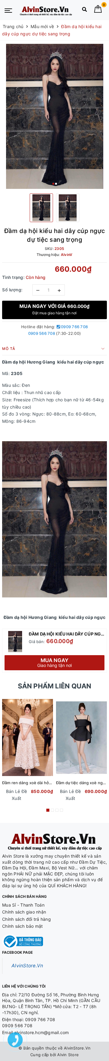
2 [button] (56, 184)
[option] (54, 116)
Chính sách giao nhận (24, 911)
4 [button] (61, 810)
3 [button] (56, 810)
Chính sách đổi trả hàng (26, 919)
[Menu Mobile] (8, 10)
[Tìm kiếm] (84, 11)
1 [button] (53, 184)
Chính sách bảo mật (22, 926)
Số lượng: (12, 289)
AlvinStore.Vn (27, 966)
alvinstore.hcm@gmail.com (41, 1032)
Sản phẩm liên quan (54, 686)
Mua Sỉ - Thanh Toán (23, 904)
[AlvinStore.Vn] (46, 10)
